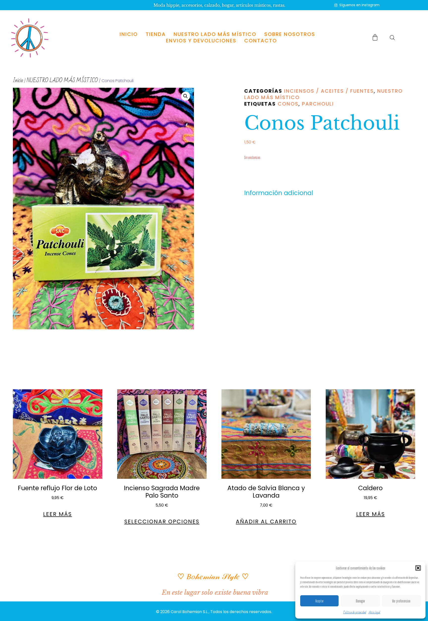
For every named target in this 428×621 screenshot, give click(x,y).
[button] (418, 567)
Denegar (360, 601)
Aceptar (319, 601)
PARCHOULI (318, 103)
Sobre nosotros (289, 34)
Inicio (129, 34)
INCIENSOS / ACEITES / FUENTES (329, 90)
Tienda (156, 34)
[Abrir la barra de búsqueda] (392, 37)
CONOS (288, 103)
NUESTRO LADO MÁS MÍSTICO (215, 34)
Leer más (57, 514)
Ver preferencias (401, 601)
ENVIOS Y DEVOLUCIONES (201, 40)
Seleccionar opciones (161, 521)
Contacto (260, 40)
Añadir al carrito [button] (266, 521)
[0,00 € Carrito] (375, 37)
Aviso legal (374, 612)
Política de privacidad (354, 612)
